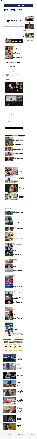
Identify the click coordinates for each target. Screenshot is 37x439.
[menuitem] (36, 0)
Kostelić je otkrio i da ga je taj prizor (10, 68)
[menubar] (36, 0)
